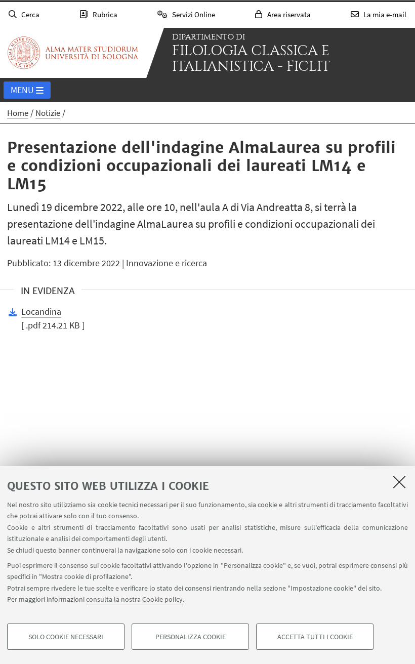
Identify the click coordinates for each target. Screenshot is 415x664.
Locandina (41, 311)
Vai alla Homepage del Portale (73, 52)
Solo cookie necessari (65, 636)
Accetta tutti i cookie (315, 636)
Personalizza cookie (190, 636)
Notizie (47, 112)
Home (17, 112)
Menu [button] (22, 90)
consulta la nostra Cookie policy (134, 599)
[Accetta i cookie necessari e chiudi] (399, 482)
